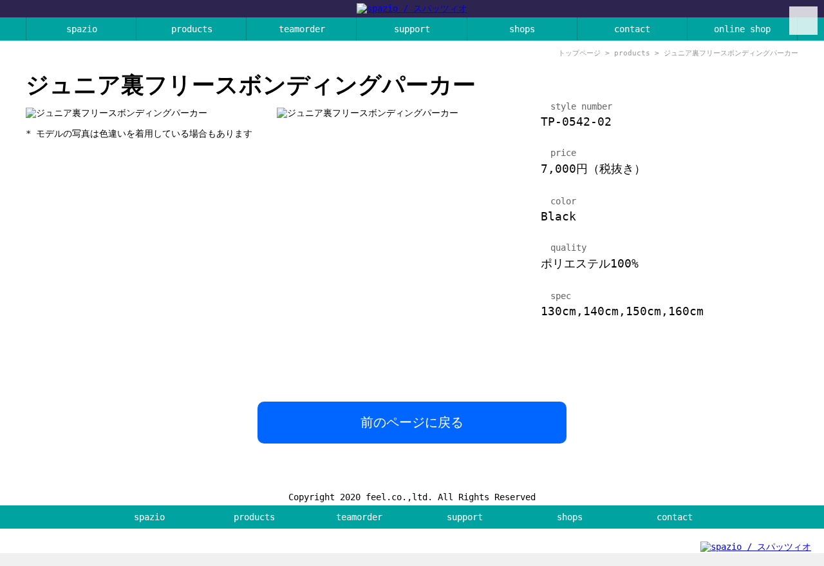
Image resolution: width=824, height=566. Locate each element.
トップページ (579, 53)
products (191, 29)
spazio (81, 29)
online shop (742, 29)
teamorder (302, 29)
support (412, 29)
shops (522, 29)
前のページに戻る (412, 422)
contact (632, 29)
